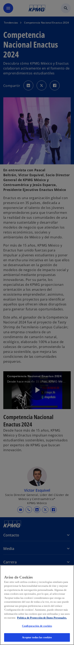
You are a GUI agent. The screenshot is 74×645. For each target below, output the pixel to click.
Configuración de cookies (37, 625)
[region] (37, 605)
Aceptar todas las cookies (37, 637)
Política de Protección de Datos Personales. (42, 617)
